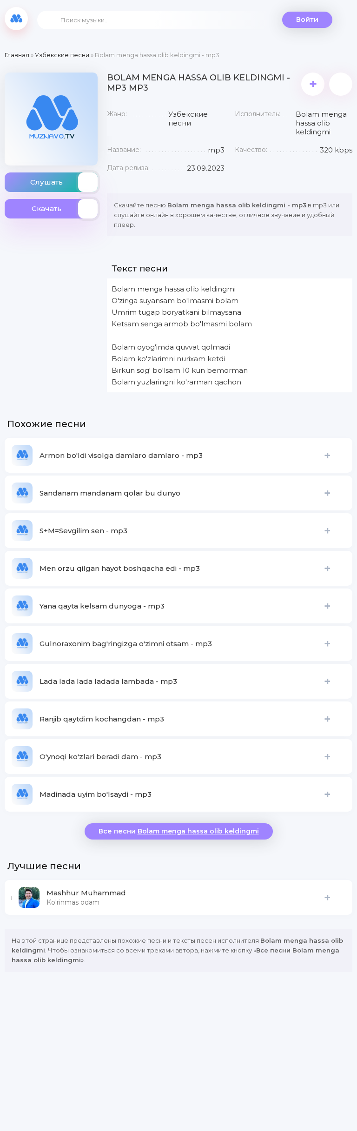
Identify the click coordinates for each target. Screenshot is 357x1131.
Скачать (46, 208)
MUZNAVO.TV (16, 18)
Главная (17, 55)
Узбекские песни (62, 55)
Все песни (179, 831)
